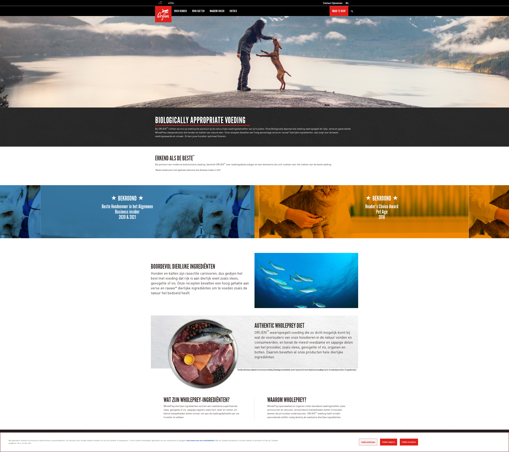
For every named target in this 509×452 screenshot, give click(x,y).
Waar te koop (339, 11)
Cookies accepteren (409, 442)
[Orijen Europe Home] (163, 14)
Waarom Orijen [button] (217, 11)
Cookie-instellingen (368, 442)
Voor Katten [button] (198, 11)
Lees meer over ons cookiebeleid (200, 440)
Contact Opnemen (332, 3)
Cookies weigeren (388, 442)
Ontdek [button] (233, 11)
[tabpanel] (254, 61)
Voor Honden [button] (180, 11)
